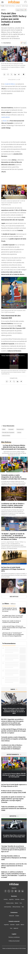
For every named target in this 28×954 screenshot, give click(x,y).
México (3, 10)
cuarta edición (5, 117)
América (6, 899)
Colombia (17, 899)
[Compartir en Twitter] (11, 74)
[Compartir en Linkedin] (15, 74)
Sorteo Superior (22, 5)
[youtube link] (15, 891)
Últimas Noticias (16, 906)
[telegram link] (19, 891)
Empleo (17, 915)
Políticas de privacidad (14, 941)
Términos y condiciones (14, 937)
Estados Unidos (10, 903)
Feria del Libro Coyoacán (8, 432)
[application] (14, 361)
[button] (2, 2)
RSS (23, 906)
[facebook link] (5, 891)
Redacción (11, 915)
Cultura (19, 432)
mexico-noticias (6, 435)
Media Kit (16, 928)
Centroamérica (7, 906)
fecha (5, 121)
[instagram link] (12, 891)
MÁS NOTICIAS (14, 596)
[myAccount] (25, 2)
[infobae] (14, 2)
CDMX (3, 429)
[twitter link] (9, 891)
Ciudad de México (10, 84)
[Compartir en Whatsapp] (4, 74)
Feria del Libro (20, 429)
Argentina (11, 899)
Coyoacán (11, 429)
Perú (21, 903)
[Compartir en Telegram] (18, 74)
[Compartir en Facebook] (8, 74)
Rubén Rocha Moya (6, 5)
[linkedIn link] (22, 891)
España (22, 899)
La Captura (15, 5)
